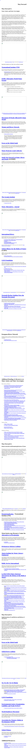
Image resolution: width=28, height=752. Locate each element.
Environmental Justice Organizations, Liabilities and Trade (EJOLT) (13, 705)
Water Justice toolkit (8, 424)
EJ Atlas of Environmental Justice (11, 425)
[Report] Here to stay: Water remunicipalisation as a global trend (14, 527)
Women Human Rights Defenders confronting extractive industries (14, 726)
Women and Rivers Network (11, 127)
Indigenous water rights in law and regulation (11, 414)
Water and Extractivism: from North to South (13, 432)
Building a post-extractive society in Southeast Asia (14, 691)
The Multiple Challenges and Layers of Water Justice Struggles (13, 385)
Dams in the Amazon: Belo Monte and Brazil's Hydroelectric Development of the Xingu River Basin (13, 390)
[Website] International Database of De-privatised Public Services (14, 592)
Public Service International (10, 563)
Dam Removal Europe (7, 339)
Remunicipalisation (8, 514)
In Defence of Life (7, 268)
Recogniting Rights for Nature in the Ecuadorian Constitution (13, 256)
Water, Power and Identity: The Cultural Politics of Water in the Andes (14, 397)
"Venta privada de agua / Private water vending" (8, 473)
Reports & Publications (7, 241)
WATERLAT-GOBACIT (18, 473)
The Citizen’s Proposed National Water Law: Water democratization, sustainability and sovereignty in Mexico (14, 406)
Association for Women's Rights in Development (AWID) (12, 721)
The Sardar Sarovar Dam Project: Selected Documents (12, 306)
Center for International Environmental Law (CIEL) (14, 398)
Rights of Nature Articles (8, 255)
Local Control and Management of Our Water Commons (12, 407)
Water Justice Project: (7, 71)
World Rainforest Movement (10, 711)
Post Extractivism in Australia (11, 693)
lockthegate (18, 678)
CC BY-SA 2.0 (24, 508)
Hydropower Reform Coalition (11, 546)
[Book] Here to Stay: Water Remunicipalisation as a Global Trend (14, 596)
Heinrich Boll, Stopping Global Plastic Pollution (11, 399)
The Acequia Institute (8, 197)
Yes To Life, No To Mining (10, 683)
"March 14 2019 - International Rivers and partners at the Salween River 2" (11, 229)
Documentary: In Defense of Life (9, 700)
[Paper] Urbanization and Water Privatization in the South (13, 597)
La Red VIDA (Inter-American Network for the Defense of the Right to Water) (14, 575)
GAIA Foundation (7, 260)
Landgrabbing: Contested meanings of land (13, 657)
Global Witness (6, 730)
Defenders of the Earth (7, 736)
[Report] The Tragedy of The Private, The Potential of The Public (14, 529)
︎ (0, 0)
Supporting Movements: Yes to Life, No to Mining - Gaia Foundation (14, 689)
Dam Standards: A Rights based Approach (10, 242)
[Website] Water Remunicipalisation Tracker (10, 523)
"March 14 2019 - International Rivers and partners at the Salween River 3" (11, 192)
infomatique (16, 508)
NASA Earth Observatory (14, 376)
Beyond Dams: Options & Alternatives (10, 240)
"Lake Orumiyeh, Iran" (7, 376)
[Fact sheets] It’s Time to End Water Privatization (11, 568)
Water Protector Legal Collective (12, 151)
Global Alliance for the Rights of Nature (14, 249)
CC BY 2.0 (22, 376)
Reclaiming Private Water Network (9, 542)
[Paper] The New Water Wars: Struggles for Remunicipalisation (13, 603)
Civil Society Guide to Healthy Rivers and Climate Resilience (13, 239)
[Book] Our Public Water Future (9, 524)
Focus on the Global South (10, 143)
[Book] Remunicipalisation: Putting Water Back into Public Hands (14, 521)
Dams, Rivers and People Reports (9, 243)
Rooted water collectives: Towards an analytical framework (13, 415)
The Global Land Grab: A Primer (12, 658)
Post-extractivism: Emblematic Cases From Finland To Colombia (14, 690)
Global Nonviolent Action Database (9, 303)
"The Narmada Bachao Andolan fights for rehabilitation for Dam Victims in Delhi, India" (13, 329)
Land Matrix (6, 742)
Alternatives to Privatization (10, 535)
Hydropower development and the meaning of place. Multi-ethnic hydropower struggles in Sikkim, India (14, 396)
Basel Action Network (8, 427)
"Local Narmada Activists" (6, 292)
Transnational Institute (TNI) (11, 67)
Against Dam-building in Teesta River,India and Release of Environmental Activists (14, 436)
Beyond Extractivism (7, 269)
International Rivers (8, 234)
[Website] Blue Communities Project (9, 610)
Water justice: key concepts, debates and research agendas (12, 386)
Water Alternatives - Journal (10, 207)
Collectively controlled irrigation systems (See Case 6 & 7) (16, 590)
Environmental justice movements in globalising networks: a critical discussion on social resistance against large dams (14, 392)
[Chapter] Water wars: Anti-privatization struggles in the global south (14, 606)
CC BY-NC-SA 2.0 (17, 193)
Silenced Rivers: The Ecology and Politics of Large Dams (12, 308)
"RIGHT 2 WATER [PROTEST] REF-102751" (8, 508)
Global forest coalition (8, 651)
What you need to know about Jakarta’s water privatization (16, 595)
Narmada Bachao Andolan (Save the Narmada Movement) (13, 296)
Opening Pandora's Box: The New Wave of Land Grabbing (13, 699)
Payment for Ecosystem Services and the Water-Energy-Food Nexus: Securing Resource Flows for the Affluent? (14, 419)
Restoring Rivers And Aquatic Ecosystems (10, 340)
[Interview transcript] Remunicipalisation (10, 522)
